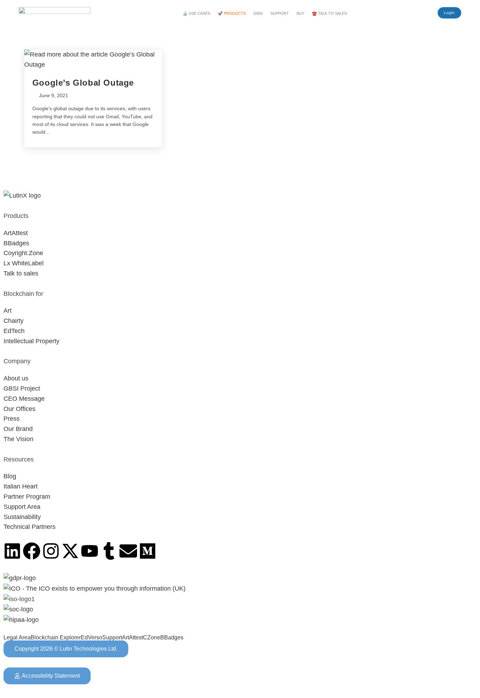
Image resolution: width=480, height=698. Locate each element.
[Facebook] (31, 551)
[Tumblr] (109, 551)
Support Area (22, 506)
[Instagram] (51, 551)
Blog (10, 476)
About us (16, 378)
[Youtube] (89, 551)
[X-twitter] (70, 551)
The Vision (18, 439)
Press (12, 418)
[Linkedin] (12, 551)
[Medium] (147, 551)
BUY (300, 13)
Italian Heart (21, 486)
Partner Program (27, 496)
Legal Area (17, 637)
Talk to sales (21, 273)
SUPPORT (279, 13)
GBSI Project (22, 388)
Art (8, 310)
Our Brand (18, 428)
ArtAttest (16, 233)
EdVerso (91, 637)
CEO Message (24, 398)
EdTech (14, 330)
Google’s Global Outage (83, 82)
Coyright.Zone (23, 253)
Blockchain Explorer (56, 637)
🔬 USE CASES (196, 13)
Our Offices (19, 408)
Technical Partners (30, 526)
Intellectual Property (31, 341)
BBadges (16, 243)
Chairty (14, 320)
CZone (151, 637)
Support (112, 637)
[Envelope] (128, 551)
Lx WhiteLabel (24, 263)
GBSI (257, 13)
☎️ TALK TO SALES (329, 13)
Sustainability (22, 516)
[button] (198, 13)
